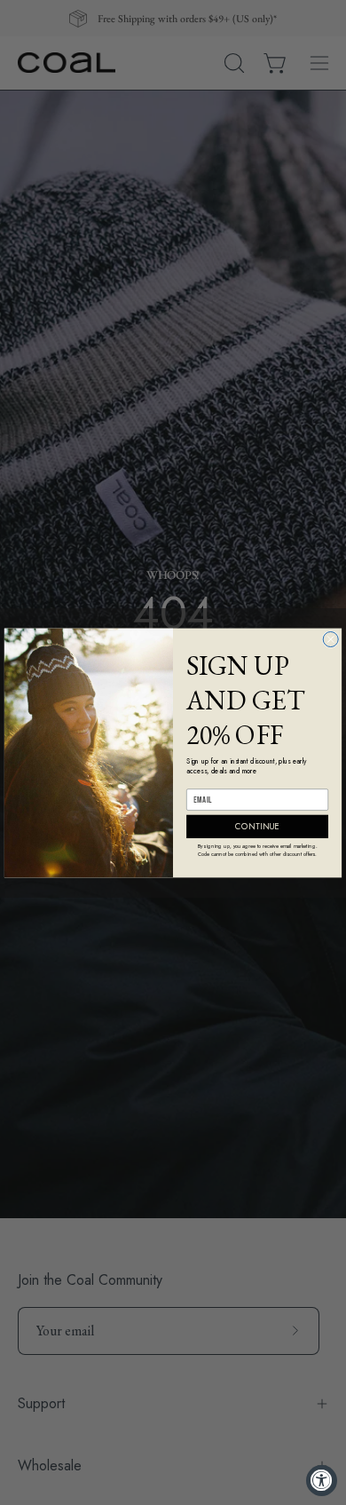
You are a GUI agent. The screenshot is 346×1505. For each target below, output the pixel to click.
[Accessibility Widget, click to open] (321, 1480)
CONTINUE (257, 826)
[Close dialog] (330, 638)
